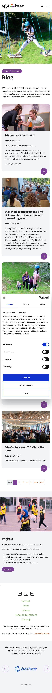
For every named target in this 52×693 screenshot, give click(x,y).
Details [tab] (26, 304)
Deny (26, 393)
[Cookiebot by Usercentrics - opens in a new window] (38, 297)
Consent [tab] (9, 304)
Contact (26, 601)
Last (42, 482)
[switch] (45, 352)
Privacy (26, 610)
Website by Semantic (42, 633)
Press (26, 605)
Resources (15, 71)
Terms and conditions (26, 615)
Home (6, 71)
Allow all (26, 378)
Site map (26, 619)
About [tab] (42, 304)
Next (36, 482)
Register (7, 569)
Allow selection (26, 385)
